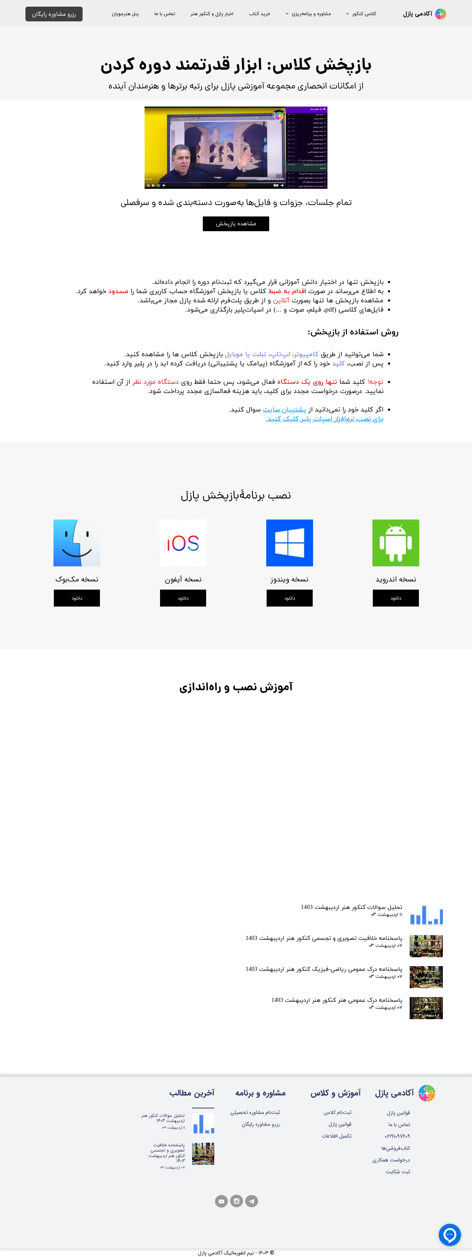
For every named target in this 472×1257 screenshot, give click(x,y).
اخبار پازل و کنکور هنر (212, 14)
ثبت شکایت (398, 1172)
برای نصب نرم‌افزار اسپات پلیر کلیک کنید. (325, 419)
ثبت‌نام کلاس (337, 1112)
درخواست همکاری (393, 1160)
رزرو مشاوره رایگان (261, 1124)
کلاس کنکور (364, 14)
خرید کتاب (259, 14)
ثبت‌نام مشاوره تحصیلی (255, 1112)
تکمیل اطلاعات (336, 1136)
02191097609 (397, 1136)
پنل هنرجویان (125, 14)
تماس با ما (165, 14)
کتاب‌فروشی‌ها (396, 1148)
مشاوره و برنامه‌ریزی (311, 14)
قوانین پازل (340, 1124)
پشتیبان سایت (284, 409)
